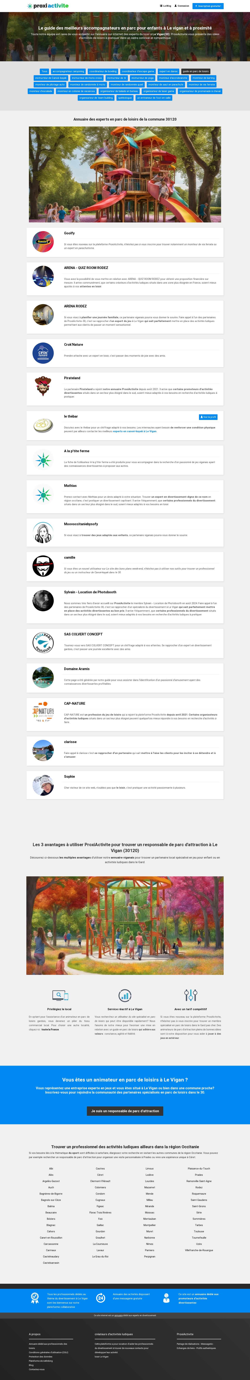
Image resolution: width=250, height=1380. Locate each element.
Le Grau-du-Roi (100, 1256)
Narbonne (149, 1237)
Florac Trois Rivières (100, 1212)
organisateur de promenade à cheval (200, 91)
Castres (100, 1168)
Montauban (149, 1218)
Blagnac (51, 1225)
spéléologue (125, 97)
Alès (51, 1175)
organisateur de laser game (158, 91)
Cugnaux (100, 1200)
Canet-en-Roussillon (51, 1237)
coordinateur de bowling (102, 71)
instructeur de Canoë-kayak (50, 77)
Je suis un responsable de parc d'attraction (125, 1111)
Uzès (199, 1244)
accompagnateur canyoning (68, 71)
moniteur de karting (204, 77)
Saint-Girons (199, 1206)
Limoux (150, 1168)
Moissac (149, 1212)
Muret (149, 1231)
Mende (149, 1193)
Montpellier (150, 1225)
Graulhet (100, 1237)
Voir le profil (209, 417)
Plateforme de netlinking (41, 1361)
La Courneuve (100, 1244)
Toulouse (199, 1231)
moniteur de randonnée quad (127, 84)
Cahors (51, 1231)
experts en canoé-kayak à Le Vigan (134, 431)
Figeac (100, 1206)
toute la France (50, 1029)
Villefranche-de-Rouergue (199, 1250)
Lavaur (100, 1250)
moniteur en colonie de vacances (76, 91)
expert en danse (169, 71)
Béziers (51, 1218)
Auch (51, 1187)
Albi (51, 1168)
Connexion (183, 6)
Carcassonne (51, 1244)
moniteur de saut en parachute (165, 84)
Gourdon (100, 1231)
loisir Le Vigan (102, 1356)
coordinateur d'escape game (138, 71)
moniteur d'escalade (40, 91)
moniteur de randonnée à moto (87, 84)
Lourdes (149, 1181)
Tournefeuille (199, 1237)
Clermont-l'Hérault (100, 1181)
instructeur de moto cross (87, 77)
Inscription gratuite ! (209, 6)
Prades (199, 1175)
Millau (150, 1200)
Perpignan (149, 1256)
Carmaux (51, 1250)
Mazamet (149, 1187)
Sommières (199, 1218)
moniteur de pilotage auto (50, 84)
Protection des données (40, 1356)
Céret (100, 1175)
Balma (51, 1206)
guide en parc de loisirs (196, 71)
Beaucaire (51, 1212)
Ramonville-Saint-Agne (199, 1181)
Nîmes (149, 1244)
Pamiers (149, 1250)
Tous (44, 71)
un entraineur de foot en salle (154, 97)
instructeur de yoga (143, 77)
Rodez (199, 1187)
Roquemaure (199, 1193)
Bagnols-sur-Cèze (51, 1200)
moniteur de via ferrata (202, 84)
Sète (199, 1212)
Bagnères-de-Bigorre (51, 1193)
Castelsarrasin (51, 1262)
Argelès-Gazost (51, 1181)
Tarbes (199, 1225)
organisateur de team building (96, 97)
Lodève (150, 1175)
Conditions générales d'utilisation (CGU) (48, 1352)
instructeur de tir (116, 77)
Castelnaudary (51, 1256)
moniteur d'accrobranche (173, 77)
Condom (100, 1193)
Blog (31, 1365)
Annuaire (33, 1344)
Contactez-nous (37, 1369)
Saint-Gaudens (199, 1200)
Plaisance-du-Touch (199, 1168)
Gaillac (100, 1225)
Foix (100, 1218)
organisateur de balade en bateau (119, 91)
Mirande (149, 1206)
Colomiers (100, 1187)
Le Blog (166, 6)
